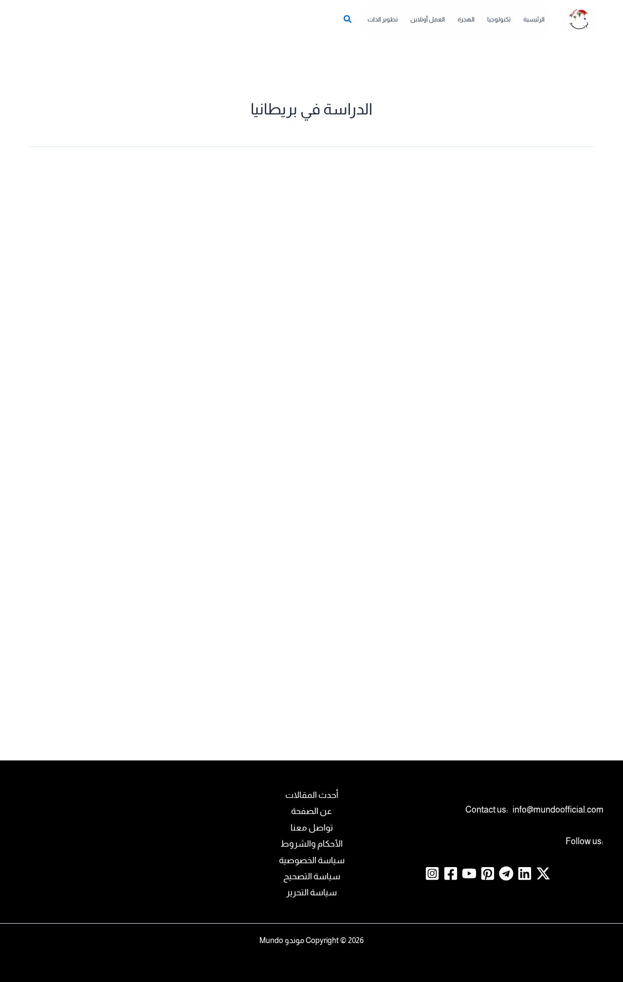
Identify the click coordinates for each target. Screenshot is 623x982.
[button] (347, 20)
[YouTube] (469, 873)
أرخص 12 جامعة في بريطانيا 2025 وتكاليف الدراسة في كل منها (509, 412)
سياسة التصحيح (311, 876)
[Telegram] (506, 873)
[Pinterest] (487, 873)
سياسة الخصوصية (312, 860)
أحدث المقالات (311, 795)
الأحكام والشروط (311, 844)
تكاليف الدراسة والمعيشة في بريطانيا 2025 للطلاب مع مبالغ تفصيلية (312, 412)
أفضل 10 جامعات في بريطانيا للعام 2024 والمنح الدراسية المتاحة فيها (513, 685)
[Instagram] (432, 873)
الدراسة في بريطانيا (297, 448)
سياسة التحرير (311, 892)
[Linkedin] (524, 873)
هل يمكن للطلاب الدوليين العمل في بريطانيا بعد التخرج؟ (316, 541)
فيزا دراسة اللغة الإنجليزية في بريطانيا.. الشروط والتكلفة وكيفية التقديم (514, 541)
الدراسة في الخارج (499, 448)
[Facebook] (450, 873)
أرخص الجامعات (555, 448)
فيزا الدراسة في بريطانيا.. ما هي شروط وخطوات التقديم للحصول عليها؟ (119, 412)
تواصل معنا (312, 828)
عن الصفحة (311, 811)
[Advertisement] (311, 237)
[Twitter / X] (543, 873)
